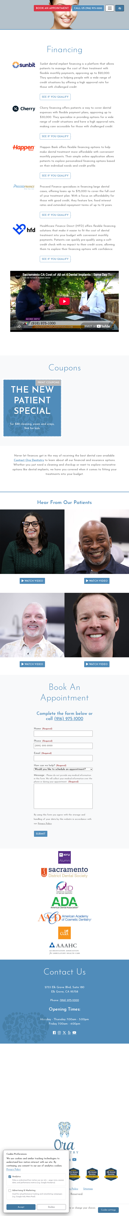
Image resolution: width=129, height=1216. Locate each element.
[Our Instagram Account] (59, 1033)
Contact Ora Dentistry (29, 460)
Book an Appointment (52, 8)
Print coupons (48, 382)
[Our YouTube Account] (74, 1033)
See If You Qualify (55, 97)
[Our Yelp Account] (69, 1033)
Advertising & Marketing (23, 1190)
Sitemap (88, 1189)
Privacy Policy (45, 823)
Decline (51, 1207)
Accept (21, 1207)
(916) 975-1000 (68, 719)
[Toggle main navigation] (109, 8)
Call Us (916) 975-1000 (88, 8)
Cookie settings (108, 1210)
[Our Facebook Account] (54, 1033)
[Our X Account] (64, 1033)
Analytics (16, 1177)
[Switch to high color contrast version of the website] (119, 8)
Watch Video (33, 581)
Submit (40, 834)
